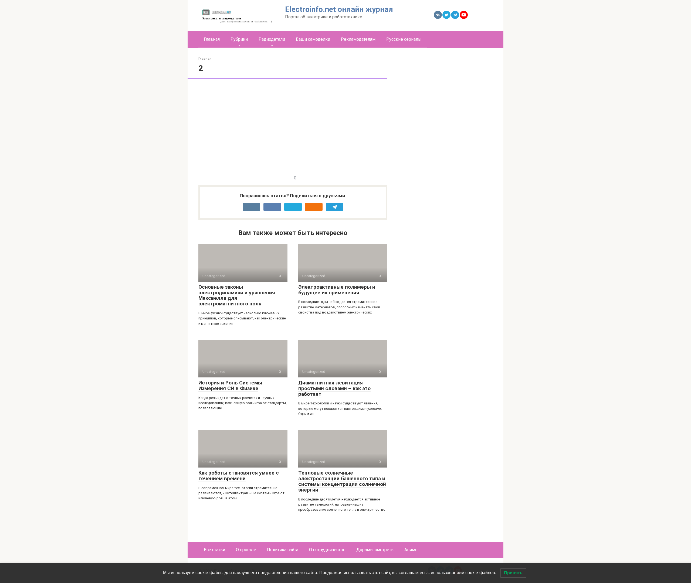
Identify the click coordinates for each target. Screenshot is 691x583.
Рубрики (239, 39)
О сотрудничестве (327, 549)
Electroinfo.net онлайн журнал (339, 9)
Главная (212, 39)
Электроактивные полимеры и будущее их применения (336, 290)
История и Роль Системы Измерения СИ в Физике (230, 385)
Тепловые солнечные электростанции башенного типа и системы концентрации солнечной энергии (342, 481)
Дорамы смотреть (375, 549)
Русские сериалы (404, 39)
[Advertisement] (452, 137)
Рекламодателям (358, 39)
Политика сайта (282, 549)
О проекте (246, 549)
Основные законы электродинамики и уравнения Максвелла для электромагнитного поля (236, 295)
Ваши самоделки (313, 39)
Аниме (411, 549)
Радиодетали (272, 39)
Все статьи (214, 549)
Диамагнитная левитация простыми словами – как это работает (334, 388)
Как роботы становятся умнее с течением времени (238, 476)
